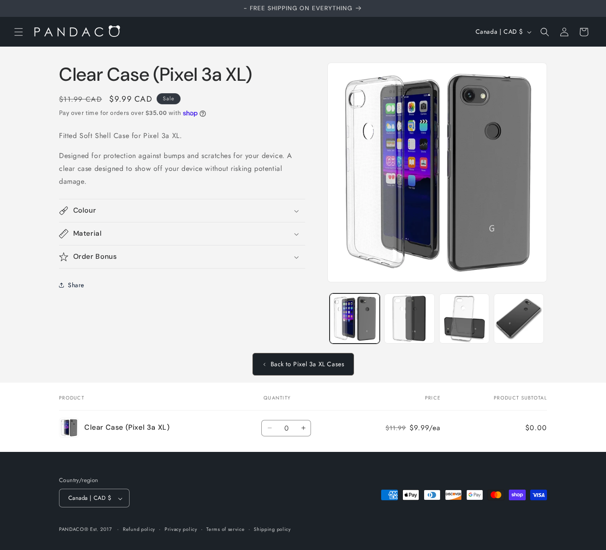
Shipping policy (272, 529)
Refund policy (139, 529)
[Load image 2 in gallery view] (409, 318)
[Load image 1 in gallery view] (355, 318)
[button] (18, 32)
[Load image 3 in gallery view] (464, 318)
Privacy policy (181, 529)
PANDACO (71, 529)
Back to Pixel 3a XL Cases (308, 364)
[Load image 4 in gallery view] (519, 318)
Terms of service (225, 529)
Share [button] (76, 285)
